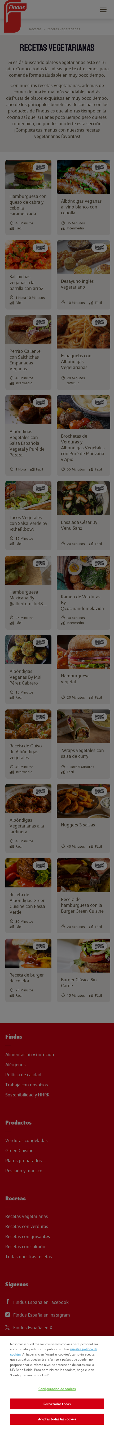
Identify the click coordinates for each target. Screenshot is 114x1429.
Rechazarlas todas (57, 1404)
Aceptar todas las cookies (57, 1419)
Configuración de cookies (57, 1389)
